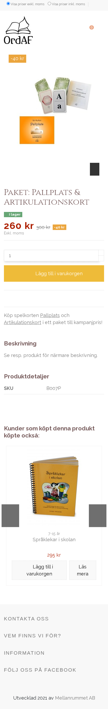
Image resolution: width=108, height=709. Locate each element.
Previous (10, 515)
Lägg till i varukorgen (59, 273)
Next (97, 515)
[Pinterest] (31, 298)
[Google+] (23, 298)
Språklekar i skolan (54, 539)
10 (77, 594)
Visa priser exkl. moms (27, 4)
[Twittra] (15, 298)
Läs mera (82, 570)
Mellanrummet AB (75, 698)
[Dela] (7, 298)
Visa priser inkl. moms (68, 4)
